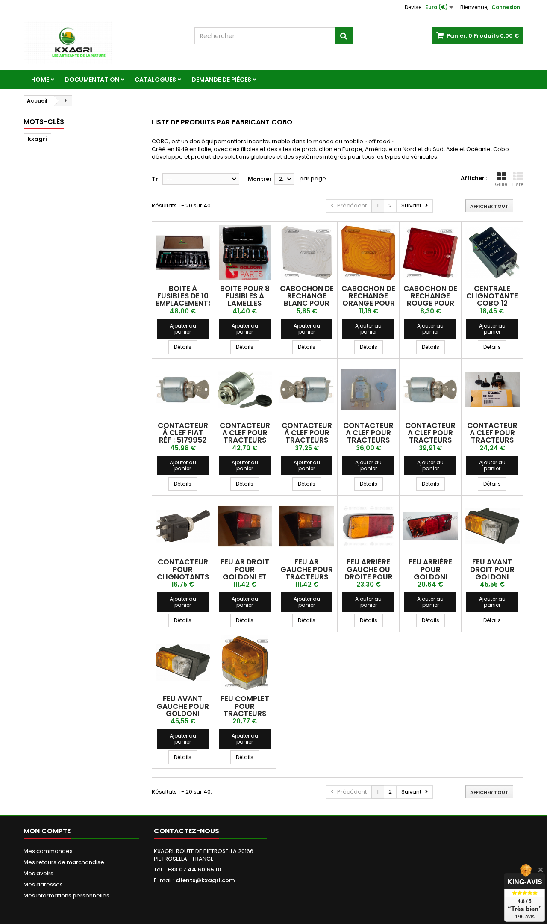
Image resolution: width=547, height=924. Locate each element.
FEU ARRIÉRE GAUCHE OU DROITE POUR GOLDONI (368, 573)
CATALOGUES (155, 79)
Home (40, 79)
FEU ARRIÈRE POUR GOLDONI (430, 569)
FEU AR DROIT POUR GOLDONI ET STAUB (245, 573)
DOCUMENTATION (92, 79)
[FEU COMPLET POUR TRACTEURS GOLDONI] (245, 662)
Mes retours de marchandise (64, 862)
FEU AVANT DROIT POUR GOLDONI (492, 569)
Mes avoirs (38, 873)
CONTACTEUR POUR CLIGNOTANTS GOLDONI (183, 573)
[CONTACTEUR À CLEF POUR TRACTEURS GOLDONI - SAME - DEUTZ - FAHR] (306, 389)
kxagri (37, 139)
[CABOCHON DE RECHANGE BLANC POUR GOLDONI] (306, 252)
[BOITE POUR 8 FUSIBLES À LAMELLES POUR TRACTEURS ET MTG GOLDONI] (245, 252)
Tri (156, 179)
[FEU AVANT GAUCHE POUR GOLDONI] (183, 662)
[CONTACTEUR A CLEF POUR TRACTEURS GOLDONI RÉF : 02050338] (430, 389)
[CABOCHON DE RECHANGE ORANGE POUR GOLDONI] (368, 252)
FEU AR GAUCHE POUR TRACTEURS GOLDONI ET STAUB (306, 576)
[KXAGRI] (103, 42)
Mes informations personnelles (66, 896)
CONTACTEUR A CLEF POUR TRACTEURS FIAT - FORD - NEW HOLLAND (245, 440)
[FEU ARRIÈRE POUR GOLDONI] (430, 526)
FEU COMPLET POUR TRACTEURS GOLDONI (245, 710)
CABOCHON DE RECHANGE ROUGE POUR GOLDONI (430, 299)
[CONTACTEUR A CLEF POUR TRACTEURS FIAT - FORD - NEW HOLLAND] (245, 389)
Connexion (505, 7)
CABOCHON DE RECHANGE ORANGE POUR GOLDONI (368, 299)
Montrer (260, 179)
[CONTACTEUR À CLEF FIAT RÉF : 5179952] (183, 389)
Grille (501, 184)
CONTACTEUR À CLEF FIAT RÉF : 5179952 (183, 433)
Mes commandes (48, 851)
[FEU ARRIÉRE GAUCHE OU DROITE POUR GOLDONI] (368, 526)
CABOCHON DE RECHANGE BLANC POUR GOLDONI (307, 299)
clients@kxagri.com (205, 880)
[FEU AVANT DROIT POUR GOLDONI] (492, 526)
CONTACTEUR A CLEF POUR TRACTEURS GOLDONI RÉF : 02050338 (430, 440)
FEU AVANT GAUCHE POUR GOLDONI (182, 706)
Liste (517, 184)
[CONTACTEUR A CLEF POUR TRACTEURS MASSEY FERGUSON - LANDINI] (492, 389)
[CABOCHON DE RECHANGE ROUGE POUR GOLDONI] (430, 252)
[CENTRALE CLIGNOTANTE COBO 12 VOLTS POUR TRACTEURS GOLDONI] (492, 252)
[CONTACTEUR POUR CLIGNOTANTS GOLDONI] (183, 526)
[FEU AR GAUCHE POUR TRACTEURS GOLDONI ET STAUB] (306, 526)
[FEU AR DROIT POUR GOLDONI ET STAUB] (245, 526)
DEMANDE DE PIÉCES (221, 79)
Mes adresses (43, 884)
